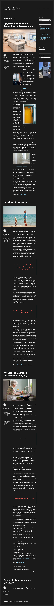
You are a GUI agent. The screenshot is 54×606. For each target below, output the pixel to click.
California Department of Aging (6, 417)
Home (36, 8)
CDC (18, 562)
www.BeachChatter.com (12, 8)
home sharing (7, 241)
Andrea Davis (19, 165)
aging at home (6, 413)
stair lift (6, 67)
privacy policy (5, 594)
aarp (4, 238)
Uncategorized (6, 592)
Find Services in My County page (25, 558)
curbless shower (6, 65)
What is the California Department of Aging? (15, 374)
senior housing (6, 242)
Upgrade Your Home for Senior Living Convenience (18, 24)
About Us (49, 8)
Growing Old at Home (15, 202)
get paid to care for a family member (6, 420)
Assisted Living (6, 415)
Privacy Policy (42, 8)
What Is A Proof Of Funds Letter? (45, 34)
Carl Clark (5, 57)
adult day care (5, 412)
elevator (4, 66)
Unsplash (25, 165)
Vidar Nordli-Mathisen (21, 364)
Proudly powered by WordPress (23, 601)
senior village (5, 243)
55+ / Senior (8, 61)
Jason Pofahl (20, 194)
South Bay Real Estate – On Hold (45, 28)
